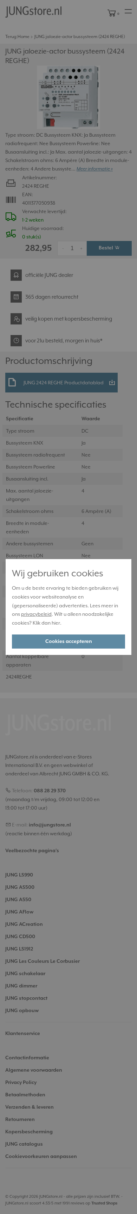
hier (56, 623)
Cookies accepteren (68, 641)
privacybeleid (36, 614)
